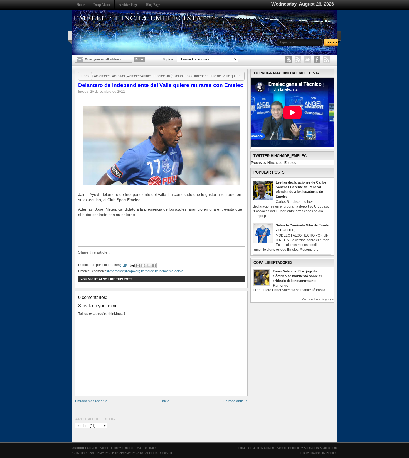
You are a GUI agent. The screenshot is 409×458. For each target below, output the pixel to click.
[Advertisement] (163, 232)
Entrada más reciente (91, 401)
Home (81, 5)
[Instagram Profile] (298, 59)
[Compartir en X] (148, 265)
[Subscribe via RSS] (326, 59)
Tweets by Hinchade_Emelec (273, 163)
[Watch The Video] (288, 59)
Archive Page (128, 5)
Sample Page (274, 35)
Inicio (165, 401)
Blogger (331, 452)
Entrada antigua (235, 401)
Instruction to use (246, 35)
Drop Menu (101, 5)
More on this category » (318, 299)
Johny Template (123, 447)
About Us (222, 35)
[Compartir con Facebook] (154, 265)
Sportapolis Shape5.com (320, 447)
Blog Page (153, 5)
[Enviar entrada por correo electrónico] (131, 265)
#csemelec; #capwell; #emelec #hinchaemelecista (132, 76)
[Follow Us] (307, 59)
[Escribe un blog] (143, 265)
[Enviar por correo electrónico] (138, 265)
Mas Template (146, 447)
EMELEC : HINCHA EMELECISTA (138, 17)
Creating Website (98, 447)
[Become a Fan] (317, 59)
